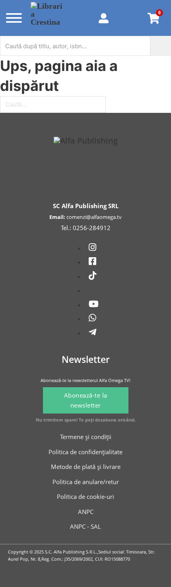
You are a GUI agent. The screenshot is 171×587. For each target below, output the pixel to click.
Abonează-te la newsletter (85, 400)
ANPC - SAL (85, 526)
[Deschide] (13, 18)
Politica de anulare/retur (85, 482)
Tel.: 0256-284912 (86, 228)
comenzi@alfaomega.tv (94, 217)
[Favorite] (130, 18)
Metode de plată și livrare (85, 467)
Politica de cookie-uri (85, 496)
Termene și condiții (85, 437)
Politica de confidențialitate (85, 452)
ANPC (85, 512)
